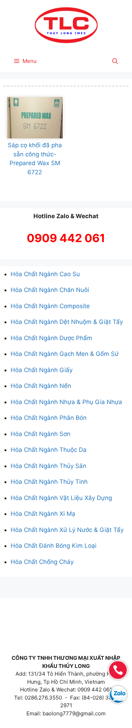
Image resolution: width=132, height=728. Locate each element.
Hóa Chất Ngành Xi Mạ (43, 513)
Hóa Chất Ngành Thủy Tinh (49, 481)
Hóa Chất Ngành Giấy (42, 369)
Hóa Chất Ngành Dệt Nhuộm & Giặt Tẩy (67, 321)
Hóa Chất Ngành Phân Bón (49, 417)
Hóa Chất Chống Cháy (42, 561)
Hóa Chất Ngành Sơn (40, 433)
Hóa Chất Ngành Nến (41, 385)
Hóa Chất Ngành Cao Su (45, 274)
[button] (115, 61)
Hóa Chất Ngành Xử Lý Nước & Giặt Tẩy (67, 529)
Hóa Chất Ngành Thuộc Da (49, 449)
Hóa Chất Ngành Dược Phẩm (51, 338)
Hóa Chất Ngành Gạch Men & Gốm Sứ (65, 353)
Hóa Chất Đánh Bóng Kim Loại (53, 545)
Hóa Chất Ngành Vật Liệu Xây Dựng (61, 497)
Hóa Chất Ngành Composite (50, 306)
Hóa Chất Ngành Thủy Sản (48, 465)
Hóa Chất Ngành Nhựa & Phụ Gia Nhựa (66, 401)
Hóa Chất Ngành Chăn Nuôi (50, 289)
